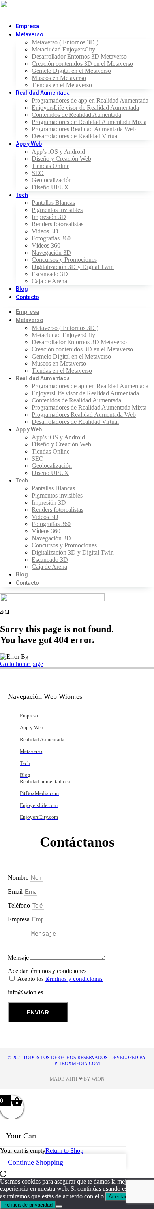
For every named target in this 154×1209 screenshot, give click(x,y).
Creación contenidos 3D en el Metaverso (82, 63)
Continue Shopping (35, 1162)
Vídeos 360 (46, 245)
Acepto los (60, 979)
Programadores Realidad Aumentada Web (84, 129)
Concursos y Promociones (64, 259)
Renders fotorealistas (57, 224)
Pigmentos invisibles (57, 209)
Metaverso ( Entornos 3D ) (65, 42)
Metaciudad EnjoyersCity (63, 49)
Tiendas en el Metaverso (62, 85)
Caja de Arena (49, 281)
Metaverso (29, 34)
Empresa (27, 26)
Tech (22, 195)
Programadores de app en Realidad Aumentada (90, 100)
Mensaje (19, 957)
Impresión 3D (49, 217)
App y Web (29, 144)
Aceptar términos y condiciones (47, 970)
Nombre (19, 877)
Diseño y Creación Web (61, 158)
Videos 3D (45, 231)
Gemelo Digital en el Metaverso (71, 70)
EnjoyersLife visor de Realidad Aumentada (85, 107)
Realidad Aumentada (43, 93)
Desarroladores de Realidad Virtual (75, 136)
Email (16, 891)
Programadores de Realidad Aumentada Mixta (89, 121)
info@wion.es (26, 992)
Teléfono (20, 905)
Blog (22, 289)
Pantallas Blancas (53, 202)
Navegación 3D (51, 252)
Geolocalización (52, 180)
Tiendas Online (50, 165)
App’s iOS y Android (58, 151)
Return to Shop (64, 1150)
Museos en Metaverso (59, 77)
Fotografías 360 (51, 238)
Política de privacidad (28, 1205)
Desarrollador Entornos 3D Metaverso (79, 56)
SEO (38, 173)
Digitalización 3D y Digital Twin (73, 266)
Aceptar (117, 1196)
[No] (59, 1206)
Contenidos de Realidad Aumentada (76, 114)
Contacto (27, 297)
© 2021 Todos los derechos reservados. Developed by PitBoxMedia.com (77, 1060)
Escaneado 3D (50, 274)
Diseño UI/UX (50, 187)
